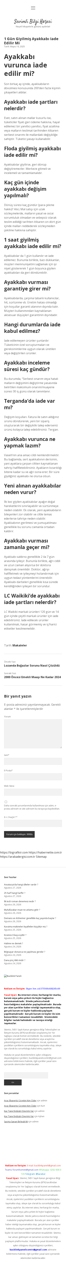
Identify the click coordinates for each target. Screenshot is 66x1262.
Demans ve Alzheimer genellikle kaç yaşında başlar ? (30, 918)
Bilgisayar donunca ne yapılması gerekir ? (24, 951)
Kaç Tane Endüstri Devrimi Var (19, 1111)
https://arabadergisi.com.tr (17, 857)
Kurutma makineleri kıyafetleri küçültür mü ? (25, 926)
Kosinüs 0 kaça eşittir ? (15, 935)
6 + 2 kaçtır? (10, 817)
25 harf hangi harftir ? (14, 892)
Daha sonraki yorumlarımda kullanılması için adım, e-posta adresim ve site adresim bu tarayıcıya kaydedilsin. (32, 807)
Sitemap (41, 857)
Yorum (7, 716)
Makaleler (19, 645)
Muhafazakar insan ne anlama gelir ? (22, 909)
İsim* (6, 755)
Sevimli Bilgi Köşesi (33, 21)
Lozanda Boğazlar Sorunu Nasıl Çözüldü (32, 665)
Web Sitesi (9, 785)
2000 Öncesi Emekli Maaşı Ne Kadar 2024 (32, 677)
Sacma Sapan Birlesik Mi (16, 1121)
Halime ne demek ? (13, 943)
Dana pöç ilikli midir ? (14, 960)
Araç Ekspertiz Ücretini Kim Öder (20, 1100)
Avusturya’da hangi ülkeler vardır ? (21, 884)
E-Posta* (8, 770)
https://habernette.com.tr (45, 852)
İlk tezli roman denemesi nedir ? (20, 901)
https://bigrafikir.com (14, 852)
